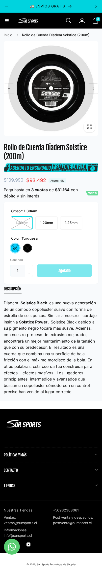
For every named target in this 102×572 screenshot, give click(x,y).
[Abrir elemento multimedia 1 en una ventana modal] (51, 88)
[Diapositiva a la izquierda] (6, 6)
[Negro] (27, 248)
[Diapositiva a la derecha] (95, 6)
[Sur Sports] (23, 427)
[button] (6, 20)
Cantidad (16, 259)
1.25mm (71, 223)
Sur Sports (43, 564)
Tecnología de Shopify (63, 564)
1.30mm (21, 223)
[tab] (13, 289)
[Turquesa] (15, 248)
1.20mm (46, 223)
